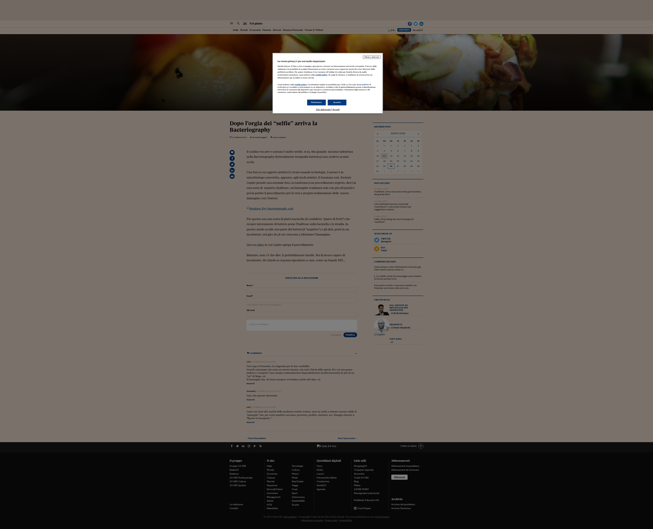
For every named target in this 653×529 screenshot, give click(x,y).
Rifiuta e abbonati (371, 57)
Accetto (337, 102)
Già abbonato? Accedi (328, 109)
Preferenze (316, 102)
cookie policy (321, 75)
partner (365, 84)
